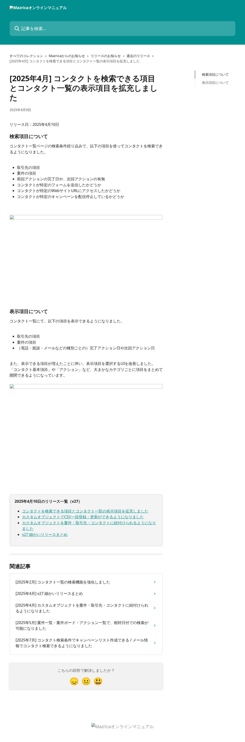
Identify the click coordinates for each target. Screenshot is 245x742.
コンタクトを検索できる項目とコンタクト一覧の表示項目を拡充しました (85, 511)
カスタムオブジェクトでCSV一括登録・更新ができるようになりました (83, 516)
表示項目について (215, 82)
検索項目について (215, 74)
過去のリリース (138, 55)
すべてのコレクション (26, 55)
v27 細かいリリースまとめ (44, 534)
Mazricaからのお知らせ (67, 55)
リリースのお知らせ (106, 55)
